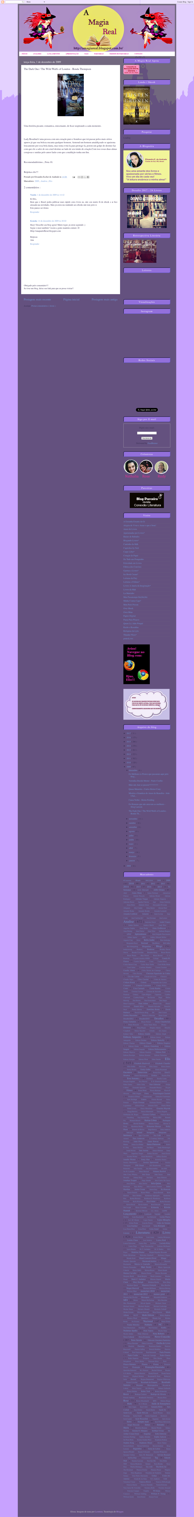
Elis (50, 181)
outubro (132, 822)
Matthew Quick (132, 1285)
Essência (150, 1078)
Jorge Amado (146, 1180)
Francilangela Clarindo (161, 1093)
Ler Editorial (152, 1217)
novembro (133, 818)
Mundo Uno (157, 1318)
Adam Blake (137, 893)
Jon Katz (150, 1177)
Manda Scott (131, 1258)
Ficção (168, 1087)
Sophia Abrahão (145, 1437)
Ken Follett (151, 1201)
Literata (126, 1233)
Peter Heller (140, 1361)
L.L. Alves (155, 1210)
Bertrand (144, 943)
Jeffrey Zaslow (162, 1156)
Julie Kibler (138, 1186)
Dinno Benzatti (134, 1024)
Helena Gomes (154, 1123)
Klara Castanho (141, 1207)
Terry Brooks (158, 1464)
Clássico (164, 976)
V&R (165, 1479)
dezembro (133, 770)
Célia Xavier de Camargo (152, 970)
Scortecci (164, 1416)
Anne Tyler (152, 931)
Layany (158, 1214)
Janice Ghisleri (158, 1150)
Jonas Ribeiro (162, 1177)
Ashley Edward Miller (158, 937)
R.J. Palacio (144, 1370)
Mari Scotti (146, 1267)
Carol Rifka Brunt (164, 964)
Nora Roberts (159, 1333)
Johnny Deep (138, 1177)
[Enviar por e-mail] (79, 177)
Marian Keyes (150, 1270)
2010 (129, 762)
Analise (44, 181)
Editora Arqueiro (132, 1037)
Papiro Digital (129, 615)
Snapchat (147, 1433)
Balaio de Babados (131, 536)
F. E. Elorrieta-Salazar (159, 1081)
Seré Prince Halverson (162, 1422)
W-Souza (157, 1490)
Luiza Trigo (133, 1246)
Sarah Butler (150, 1410)
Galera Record (157, 1099)
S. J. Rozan (143, 1404)
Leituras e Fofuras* (131, 581)
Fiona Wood (142, 1090)
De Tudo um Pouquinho (133, 559)
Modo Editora (148, 1315)
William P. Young (158, 1493)
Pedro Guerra (165, 1355)
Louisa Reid (161, 1240)
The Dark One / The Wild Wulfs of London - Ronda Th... (148, 812)
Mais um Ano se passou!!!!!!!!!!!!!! (143, 784)
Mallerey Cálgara (164, 1255)
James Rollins (138, 1147)
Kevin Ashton (143, 1204)
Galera (144, 1099)
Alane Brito (131, 905)
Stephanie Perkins (161, 1440)
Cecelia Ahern (129, 970)
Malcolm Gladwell (147, 1255)
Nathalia (149, 1324)
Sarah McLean (143, 1412)
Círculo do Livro (151, 976)
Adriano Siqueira (160, 899)
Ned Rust (142, 1327)
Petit (165, 1361)
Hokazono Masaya (154, 1126)
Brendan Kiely (152, 952)
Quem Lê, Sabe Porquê (133, 623)
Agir (154, 902)
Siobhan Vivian (158, 1430)
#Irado (138, 880)
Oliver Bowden (132, 1343)
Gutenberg (130, 1117)
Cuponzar (158, 994)
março (132, 852)
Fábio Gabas (128, 1084)
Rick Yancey (137, 1388)
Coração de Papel (130, 555)
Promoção (136, 1367)
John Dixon (146, 1174)
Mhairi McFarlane (148, 1300)
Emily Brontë (132, 1069)
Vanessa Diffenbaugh (163, 1482)
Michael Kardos (144, 1306)
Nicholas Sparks (130, 1330)
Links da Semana (163, 1223)
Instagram (151, 1132)
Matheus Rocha (153, 1282)
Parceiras (141, 1346)
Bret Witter (145, 955)
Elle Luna (142, 1066)
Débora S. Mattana (148, 1015)
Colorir (144, 982)
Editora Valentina (160, 1055)
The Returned (128, 1470)
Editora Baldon (141, 1040)
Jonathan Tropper (130, 1180)
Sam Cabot (144, 1407)
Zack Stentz (141, 1497)
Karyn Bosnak (159, 1192)
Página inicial (71, 299)
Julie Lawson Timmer (155, 1186)
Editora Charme (129, 1043)
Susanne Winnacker (160, 1452)
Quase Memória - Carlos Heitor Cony (145, 789)
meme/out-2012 (141, 1294)
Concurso (127, 985)
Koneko (33, 220)
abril (131, 847)
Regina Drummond (147, 1379)
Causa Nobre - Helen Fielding (141, 799)
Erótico (155, 1075)
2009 (37, 181)
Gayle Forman (139, 1102)
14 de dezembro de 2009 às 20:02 (52, 220)
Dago (160, 997)
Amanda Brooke (144, 911)
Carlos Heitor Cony (130, 964)
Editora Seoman (145, 1055)
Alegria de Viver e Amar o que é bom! (139, 525)
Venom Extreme (161, 1485)
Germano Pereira (156, 1102)
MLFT (136, 1315)
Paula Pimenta (165, 1352)
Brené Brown (165, 952)
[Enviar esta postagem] (73, 176)
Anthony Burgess (164, 931)
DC (153, 1012)
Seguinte (156, 1419)
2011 (129, 758)
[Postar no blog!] (82, 177)
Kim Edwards (156, 1204)
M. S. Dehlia (159, 1249)
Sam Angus (133, 1407)
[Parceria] (147, 507)
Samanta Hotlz (157, 1406)
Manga (164, 1258)
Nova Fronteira (145, 1337)
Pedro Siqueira (133, 1358)
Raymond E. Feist (154, 1376)
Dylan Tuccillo (140, 1031)
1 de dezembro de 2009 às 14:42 (50, 194)
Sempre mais (144, 1421)
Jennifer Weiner (129, 1159)
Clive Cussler (143, 979)
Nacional (148, 1321)
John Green (159, 1174)
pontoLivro (128, 638)
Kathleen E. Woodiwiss (152, 1198)
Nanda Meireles (133, 1324)
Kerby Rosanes (165, 1201)
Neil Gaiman (153, 1327)
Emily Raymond (161, 1069)
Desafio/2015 (144, 1018)
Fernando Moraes (156, 1087)
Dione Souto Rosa (150, 1024)
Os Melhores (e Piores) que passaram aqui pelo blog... (148, 775)
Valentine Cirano (129, 1482)
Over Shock (128, 608)
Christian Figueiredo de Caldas (158, 973)
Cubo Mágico (147, 994)
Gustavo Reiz (165, 1114)
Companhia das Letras (159, 982)
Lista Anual (154, 1229)
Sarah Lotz (128, 1412)
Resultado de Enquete (149, 1382)
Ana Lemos (163, 918)
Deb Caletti (163, 1012)
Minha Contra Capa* (132, 600)
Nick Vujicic (148, 1330)
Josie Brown (131, 1183)
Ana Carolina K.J (137, 918)
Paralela (132, 1346)
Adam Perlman (153, 893)
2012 (129, 754)
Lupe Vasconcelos (147, 1246)
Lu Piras (153, 1243)
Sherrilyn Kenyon (141, 1428)
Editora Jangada (139, 1049)
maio (131, 843)
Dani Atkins (144, 1003)
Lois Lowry (150, 1237)
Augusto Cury (128, 940)
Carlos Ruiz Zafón (147, 964)
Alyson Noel (162, 908)
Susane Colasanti (144, 1452)
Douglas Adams (155, 1027)
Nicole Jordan (128, 1334)
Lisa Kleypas (160, 1225)
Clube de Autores (160, 979)
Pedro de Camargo (149, 1355)
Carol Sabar (131, 967)
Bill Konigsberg (133, 946)
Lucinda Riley (165, 1243)
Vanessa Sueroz (132, 1485)
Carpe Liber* (129, 551)
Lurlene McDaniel (163, 1246)
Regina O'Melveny (163, 1379)
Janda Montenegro (164, 1147)
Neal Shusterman (129, 1327)
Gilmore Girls (153, 1105)
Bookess (140, 949)
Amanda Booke (129, 911)
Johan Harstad (144, 1171)
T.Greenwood (146, 1458)
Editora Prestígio (129, 1055)
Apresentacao (141, 934)
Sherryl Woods (156, 1428)
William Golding (140, 1494)
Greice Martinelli (147, 1111)
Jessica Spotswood (151, 1162)
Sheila (126, 1427)
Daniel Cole (157, 1003)
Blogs (159, 946)
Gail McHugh (132, 1099)
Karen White (145, 1192)
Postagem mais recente (37, 299)
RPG (155, 1401)
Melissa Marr (132, 1291)
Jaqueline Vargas (137, 1153)
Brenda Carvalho (138, 952)
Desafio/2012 (128, 1018)
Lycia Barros (131, 1249)
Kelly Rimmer (138, 1201)
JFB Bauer (140, 1165)
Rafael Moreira (139, 1373)
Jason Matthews (147, 1156)
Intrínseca (128, 1135)
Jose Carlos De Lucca (162, 1180)
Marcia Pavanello (161, 1264)
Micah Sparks (146, 1303)
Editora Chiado (146, 1043)
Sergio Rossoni (133, 1424)
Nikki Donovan (143, 1334)
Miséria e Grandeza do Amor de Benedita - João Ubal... (149, 794)
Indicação (130, 1132)
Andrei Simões (133, 925)
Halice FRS (157, 1117)
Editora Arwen (155, 1037)
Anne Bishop (128, 931)
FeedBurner (153, 443)
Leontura (99, 1511)
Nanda (33, 194)
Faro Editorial (155, 1084)
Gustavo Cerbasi (149, 1114)
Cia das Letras (134, 976)
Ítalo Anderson (139, 1138)
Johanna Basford (159, 1171)
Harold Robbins (139, 1123)
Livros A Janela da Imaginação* (137, 585)
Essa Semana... (134, 1078)
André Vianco (165, 922)
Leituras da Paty (130, 578)
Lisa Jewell (146, 1226)
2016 (129, 737)
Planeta (145, 1364)
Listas (165, 1229)
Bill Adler (166, 943)
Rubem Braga (165, 1401)
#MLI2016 (149, 880)
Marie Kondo (163, 1270)
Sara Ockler (138, 1410)
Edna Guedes (156, 1059)
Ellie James (153, 1066)
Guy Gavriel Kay (144, 1117)
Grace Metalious (147, 1108)
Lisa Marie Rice (129, 1229)
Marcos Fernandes (130, 1267)
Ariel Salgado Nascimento (161, 934)
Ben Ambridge (165, 940)
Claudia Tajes (128, 979)
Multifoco (145, 1318)
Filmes (130, 1090)
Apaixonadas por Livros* (134, 532)
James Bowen (153, 1141)
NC (160, 1324)
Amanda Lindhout (130, 914)
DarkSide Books (154, 1009)
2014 (129, 745)
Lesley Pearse (165, 1217)
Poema (156, 1364)
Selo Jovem (166, 1419)
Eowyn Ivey (157, 1072)
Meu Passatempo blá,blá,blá (135, 597)
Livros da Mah (129, 589)
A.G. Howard (143, 890)
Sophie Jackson (160, 1436)
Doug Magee (141, 1027)
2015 (129, 741)
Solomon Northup (129, 1437)
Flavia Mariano (155, 1090)
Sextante (161, 1424)
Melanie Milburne (149, 1288)
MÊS (125, 1300)
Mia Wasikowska (129, 1303)
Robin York (146, 1391)
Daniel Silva (139, 1006)
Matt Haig (166, 1282)
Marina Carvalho (130, 1273)
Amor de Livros (130, 529)
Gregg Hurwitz (132, 1111)
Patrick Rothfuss (155, 1349)
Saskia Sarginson (151, 1416)
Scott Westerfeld (141, 1418)
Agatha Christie (144, 902)
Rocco (126, 1394)
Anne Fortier (140, 931)
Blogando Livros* (131, 540)
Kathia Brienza (135, 1198)
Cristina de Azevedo (154, 991)
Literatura (143, 1232)
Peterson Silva (153, 1361)
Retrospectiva (153, 1385)
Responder (34, 212)
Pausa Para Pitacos (131, 619)
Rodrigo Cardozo (141, 1394)
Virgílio (146, 1491)
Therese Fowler (142, 1470)
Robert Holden (132, 1391)
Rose (126, 1400)
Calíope (156, 958)
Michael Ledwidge (160, 1306)
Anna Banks (144, 928)
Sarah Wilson (158, 1413)
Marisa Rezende (161, 1273)
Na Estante (136, 1321)
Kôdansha (155, 1207)
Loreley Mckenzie (164, 1237)
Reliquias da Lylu (131, 630)
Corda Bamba (155, 988)
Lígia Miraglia (163, 1219)
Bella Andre (149, 939)
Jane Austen (144, 1150)
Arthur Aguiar (132, 937)
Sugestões (137, 1448)
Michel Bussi (128, 1309)
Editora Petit (161, 1052)
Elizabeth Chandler (162, 1063)
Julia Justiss (143, 1183)
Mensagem (145, 1297)
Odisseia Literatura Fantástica (159, 1340)
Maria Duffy (137, 1270)
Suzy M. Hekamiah (146, 1455)
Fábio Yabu (141, 1084)
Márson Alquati (156, 1279)
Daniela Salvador (154, 1006)
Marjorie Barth (128, 1276)
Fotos (147, 1093)
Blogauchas (147, 946)
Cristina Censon (137, 991)
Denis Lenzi (163, 1015)
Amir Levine (159, 914)
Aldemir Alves (144, 905)
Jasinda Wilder (132, 1156)
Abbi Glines (159, 889)
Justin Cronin (140, 1189)
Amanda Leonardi (160, 911)
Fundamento (147, 1096)
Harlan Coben (151, 1120)
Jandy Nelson (131, 1150)
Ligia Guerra (148, 1220)
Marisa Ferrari (146, 1273)
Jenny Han (145, 1159)
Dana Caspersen (129, 1003)
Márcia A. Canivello (142, 1264)
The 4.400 (149, 1467)
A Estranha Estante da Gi (134, 521)
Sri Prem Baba (128, 1440)
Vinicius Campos (133, 1491)
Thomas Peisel (156, 1470)
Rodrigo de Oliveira (159, 1394)
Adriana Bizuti (155, 896)
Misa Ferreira (157, 1312)
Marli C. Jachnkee (138, 1279)
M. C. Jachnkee (145, 1249)
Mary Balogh (138, 1282)
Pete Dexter (158, 1358)
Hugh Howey (152, 1129)
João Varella (138, 1168)
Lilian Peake (134, 1223)
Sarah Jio (163, 1409)
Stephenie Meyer (146, 1442)
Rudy (130, 1403)
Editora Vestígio (129, 1059)
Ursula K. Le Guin (140, 1479)
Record (134, 1379)
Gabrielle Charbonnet (163, 1096)
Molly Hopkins (165, 1315)
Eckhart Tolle (128, 1034)
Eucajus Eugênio (129, 1081)
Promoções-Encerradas (155, 1367)
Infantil (140, 1132)
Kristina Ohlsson (142, 1210)
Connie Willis (161, 985)
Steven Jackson (158, 1446)
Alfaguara (127, 908)
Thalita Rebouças (136, 1467)
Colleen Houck (129, 982)
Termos (148, 1464)
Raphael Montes (138, 1376)
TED (125, 1464)
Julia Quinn (156, 1183)
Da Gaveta (151, 997)
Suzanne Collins (129, 1455)
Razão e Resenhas (131, 627)
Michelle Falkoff (160, 1309)
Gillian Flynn (140, 1105)
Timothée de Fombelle (154, 1473)
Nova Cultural (129, 1337)
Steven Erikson (128, 1446)
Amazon (145, 914)
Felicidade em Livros (132, 563)
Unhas (154, 1475)
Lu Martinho (128, 593)
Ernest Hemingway (141, 1075)
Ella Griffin (131, 1066)
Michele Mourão (144, 1309)
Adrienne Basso (129, 902)
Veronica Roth (150, 1488)
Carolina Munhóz (145, 967)
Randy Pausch (153, 1373)
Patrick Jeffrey (140, 1349)
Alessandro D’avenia (160, 905)
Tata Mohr (163, 1461)
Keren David (130, 1204)
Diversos (127, 1027)
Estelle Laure (162, 1078)
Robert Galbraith (164, 1388)
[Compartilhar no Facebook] (88, 177)
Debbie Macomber (130, 1015)
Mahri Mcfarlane (129, 1255)
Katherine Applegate (152, 1195)
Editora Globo (134, 1046)
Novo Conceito (162, 1336)
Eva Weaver (143, 1081)
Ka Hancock (165, 1189)
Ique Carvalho (144, 1135)
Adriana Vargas (142, 899)
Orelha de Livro (163, 1343)
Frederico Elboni (134, 1096)
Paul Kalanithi (151, 1352)
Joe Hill (164, 1168)
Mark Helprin (142, 1276)
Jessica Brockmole (130, 1162)
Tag (157, 1457)
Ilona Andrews (165, 1129)
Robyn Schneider (161, 1391)
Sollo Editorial (161, 1433)
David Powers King (142, 1012)
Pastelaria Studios (155, 1346)
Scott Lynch (127, 1419)
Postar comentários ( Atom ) (43, 305)
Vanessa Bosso (145, 1481)
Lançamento (130, 1213)
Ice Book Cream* (130, 574)
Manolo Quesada (130, 1261)
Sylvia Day (132, 1457)
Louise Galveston (129, 1243)
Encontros (128, 1072)
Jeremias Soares (161, 1159)
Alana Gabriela (165, 902)
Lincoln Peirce (147, 1223)
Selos (129, 1421)
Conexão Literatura (144, 985)
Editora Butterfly (158, 1040)
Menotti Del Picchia (130, 1297)
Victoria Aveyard (164, 1488)
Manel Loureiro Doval (148, 1258)
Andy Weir (163, 925)
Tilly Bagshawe (136, 1473)
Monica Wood (132, 1318)
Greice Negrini (162, 1111)
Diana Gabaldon (130, 1021)
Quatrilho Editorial (130, 1370)
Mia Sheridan (163, 1300)
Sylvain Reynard (163, 1454)
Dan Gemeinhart (150, 1000)
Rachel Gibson (157, 1370)
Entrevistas (143, 1072)
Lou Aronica (148, 1240)
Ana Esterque (151, 918)
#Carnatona (127, 880)
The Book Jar (161, 1466)
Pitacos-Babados (130, 1364)
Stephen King (129, 1442)
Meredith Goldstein (161, 1297)
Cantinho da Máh (130, 544)
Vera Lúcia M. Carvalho (132, 1488)
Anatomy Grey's (150, 922)
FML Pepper (137, 1093)
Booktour (151, 949)
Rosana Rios (162, 1397)
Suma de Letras (154, 1448)
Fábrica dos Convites (132, 566)
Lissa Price (142, 1229)
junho (131, 839)
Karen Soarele (132, 1192)
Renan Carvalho (132, 1382)
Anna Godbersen (159, 928)
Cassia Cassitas (161, 967)
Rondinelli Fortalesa (146, 1397)
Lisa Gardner (132, 1226)
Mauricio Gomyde (149, 1285)
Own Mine (128, 612)
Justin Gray (154, 1189)
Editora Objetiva (129, 1052)
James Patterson (154, 1144)
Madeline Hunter (138, 1252)
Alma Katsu (150, 908)
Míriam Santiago (143, 1312)
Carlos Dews (162, 961)
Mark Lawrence (156, 1276)
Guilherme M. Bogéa (131, 1114)
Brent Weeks (132, 955)
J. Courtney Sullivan (156, 1138)
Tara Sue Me (151, 1461)
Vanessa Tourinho (147, 1485)
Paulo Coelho (133, 1355)
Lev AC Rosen (134, 1220)
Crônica (136, 994)
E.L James (163, 1031)
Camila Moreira (140, 961)
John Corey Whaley (130, 1174)
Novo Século (137, 1340)
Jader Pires (138, 1141)
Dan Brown (137, 1000)
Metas (135, 1300)
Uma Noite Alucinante (140, 1476)
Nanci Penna (166, 1321)
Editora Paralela (146, 1052)
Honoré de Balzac (138, 1129)
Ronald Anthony (129, 1397)
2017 (129, 733)
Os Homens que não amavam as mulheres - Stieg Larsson (147, 805)
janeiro (132, 860)
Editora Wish (143, 1059)
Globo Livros (132, 1108)
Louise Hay (143, 1243)
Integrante (163, 1132)
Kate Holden (137, 1195)
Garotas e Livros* (131, 570)
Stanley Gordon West (144, 1440)
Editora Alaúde (144, 1034)
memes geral (159, 1294)
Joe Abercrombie (152, 1168)
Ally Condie (138, 908)
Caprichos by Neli (131, 548)
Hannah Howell (135, 1120)
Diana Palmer (146, 1022)
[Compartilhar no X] (85, 177)
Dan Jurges (163, 1000)
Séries (148, 1424)
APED (129, 934)
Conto (126, 988)
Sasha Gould (137, 1416)
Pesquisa (146, 1358)
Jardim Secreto (152, 1153)
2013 (129, 749)
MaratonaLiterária (149, 1261)
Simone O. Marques (140, 1430)
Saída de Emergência (161, 1403)
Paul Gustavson (137, 1352)
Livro (166, 1232)
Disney (164, 1024)
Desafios (159, 1018)
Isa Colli (158, 1135)
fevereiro (133, 856)
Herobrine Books (137, 1126)
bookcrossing (128, 949)
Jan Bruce (150, 1147)
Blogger (119, 1511)
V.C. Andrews (155, 1479)
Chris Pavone (138, 973)
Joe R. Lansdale (129, 1171)
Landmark (148, 1214)
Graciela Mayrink (163, 1108)
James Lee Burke (138, 1144)
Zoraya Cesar (153, 1497)
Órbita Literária (147, 1343)
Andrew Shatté (149, 925)
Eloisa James (165, 1066)
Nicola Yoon (162, 1330)
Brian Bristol (158, 955)
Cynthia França (139, 997)
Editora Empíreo (163, 1043)
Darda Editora (137, 1009)
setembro (133, 827)
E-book (152, 1031)
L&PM (164, 1210)
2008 (129, 865)
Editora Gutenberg (151, 1046)
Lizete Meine (138, 1237)
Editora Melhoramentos (157, 1049)
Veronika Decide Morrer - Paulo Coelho (146, 780)
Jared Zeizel (166, 1153)
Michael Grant (161, 1303)
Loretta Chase (133, 1240)
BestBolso (156, 943)
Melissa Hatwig (164, 1288)
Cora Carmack (139, 988)
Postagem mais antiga (104, 299)
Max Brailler (165, 1285)
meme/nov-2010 (148, 1291)
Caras (151, 961)
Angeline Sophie (129, 928)
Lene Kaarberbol (138, 1217)
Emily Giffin (146, 1069)
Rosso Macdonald (142, 1401)
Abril (125, 893)
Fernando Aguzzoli (139, 1087)
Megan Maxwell (132, 1288)
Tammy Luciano (137, 1461)
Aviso (138, 940)
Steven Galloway (143, 1446)
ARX (144, 937)
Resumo (139, 1385)
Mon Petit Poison (130, 604)
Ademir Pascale (139, 896)
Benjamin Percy (132, 943)
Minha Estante (128, 1312)
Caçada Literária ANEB (141, 958)
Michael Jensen (129, 1306)
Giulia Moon (165, 1105)
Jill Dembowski (156, 1165)
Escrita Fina (166, 1075)
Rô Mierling (150, 1388)
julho (131, 835)
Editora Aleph (161, 1034)
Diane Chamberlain (162, 1021)
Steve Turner (162, 1443)
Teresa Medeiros (136, 1464)
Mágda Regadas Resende (158, 1252)
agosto (132, 831)
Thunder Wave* (130, 634)
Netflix (164, 1327)
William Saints (128, 1497)
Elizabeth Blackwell (142, 1063)
